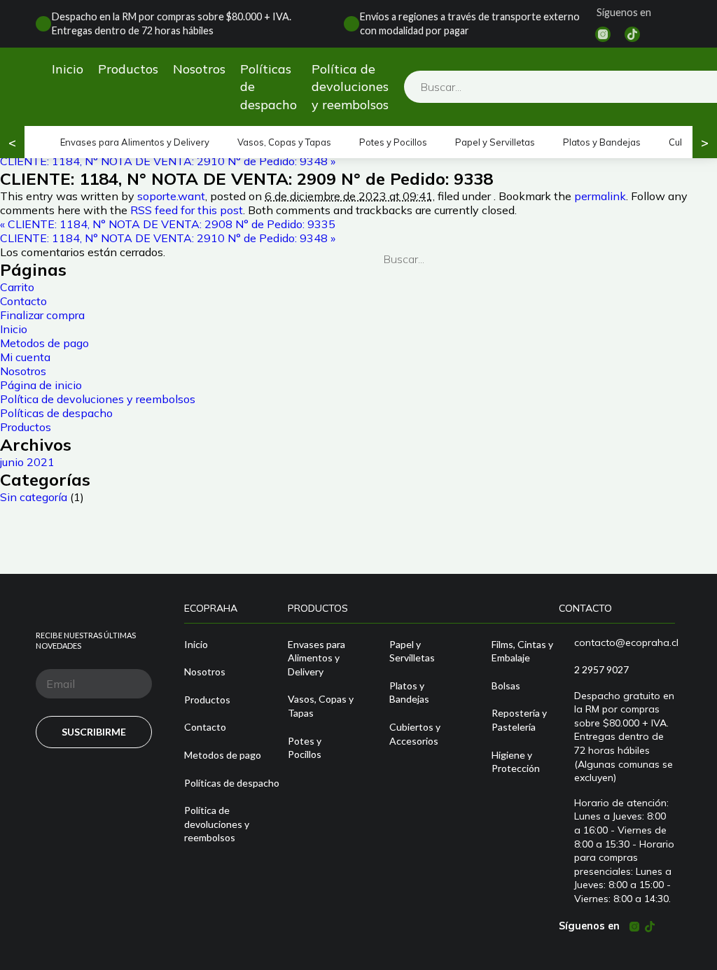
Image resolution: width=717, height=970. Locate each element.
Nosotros (199, 69)
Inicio (67, 69)
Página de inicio (41, 385)
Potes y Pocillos (393, 142)
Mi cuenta (25, 357)
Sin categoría (33, 497)
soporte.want (171, 196)
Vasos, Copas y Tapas (284, 142)
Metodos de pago (44, 343)
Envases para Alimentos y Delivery (134, 142)
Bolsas (506, 685)
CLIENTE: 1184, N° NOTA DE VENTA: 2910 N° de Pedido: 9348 (167, 161)
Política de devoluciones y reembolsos (350, 86)
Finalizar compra (42, 315)
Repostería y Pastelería (519, 720)
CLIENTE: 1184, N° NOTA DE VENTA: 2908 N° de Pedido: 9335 (167, 224)
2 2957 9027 (601, 669)
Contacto (23, 301)
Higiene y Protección (516, 762)
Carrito (17, 287)
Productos (128, 69)
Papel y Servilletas (495, 142)
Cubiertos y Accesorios (414, 734)
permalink (600, 196)
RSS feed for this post (186, 210)
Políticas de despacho (268, 86)
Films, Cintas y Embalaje (522, 651)
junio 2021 (27, 462)
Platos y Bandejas (602, 142)
